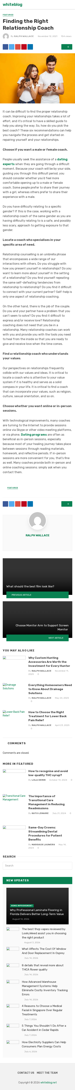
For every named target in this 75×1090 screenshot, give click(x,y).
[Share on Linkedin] (30, 47)
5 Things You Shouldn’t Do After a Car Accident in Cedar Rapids (44, 1028)
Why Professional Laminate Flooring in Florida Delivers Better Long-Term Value (37, 912)
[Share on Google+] (18, 47)
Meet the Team (47, 1072)
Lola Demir (39, 780)
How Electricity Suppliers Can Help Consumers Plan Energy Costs (44, 1044)
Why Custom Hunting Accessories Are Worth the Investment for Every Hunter (49, 662)
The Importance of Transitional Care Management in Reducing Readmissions (46, 802)
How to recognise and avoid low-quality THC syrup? (48, 773)
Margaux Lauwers (43, 844)
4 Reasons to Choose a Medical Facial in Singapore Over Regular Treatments (42, 1010)
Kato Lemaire (40, 813)
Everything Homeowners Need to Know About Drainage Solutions (50, 689)
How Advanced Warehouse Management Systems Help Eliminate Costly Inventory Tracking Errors (45, 988)
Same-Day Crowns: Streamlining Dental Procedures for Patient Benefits (45, 833)
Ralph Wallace (24, 36)
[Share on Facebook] (5, 47)
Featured (8, 15)
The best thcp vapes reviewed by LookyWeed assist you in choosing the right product (44, 933)
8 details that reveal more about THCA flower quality (43, 967)
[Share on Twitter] (11, 47)
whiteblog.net (48, 1082)
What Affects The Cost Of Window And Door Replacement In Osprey (44, 951)
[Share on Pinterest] (24, 47)
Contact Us (25, 1072)
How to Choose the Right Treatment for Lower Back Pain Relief (47, 716)
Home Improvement (22, 906)
